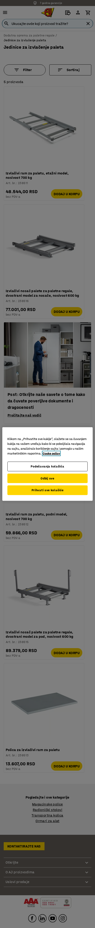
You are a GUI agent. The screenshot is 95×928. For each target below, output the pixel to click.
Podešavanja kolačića (47, 466)
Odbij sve (47, 478)
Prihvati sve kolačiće (48, 490)
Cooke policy (51, 453)
